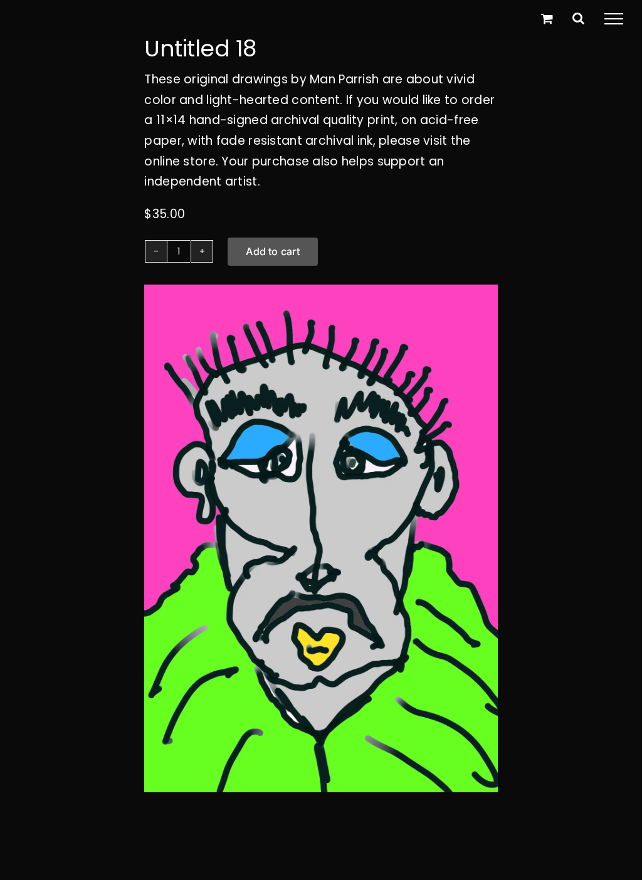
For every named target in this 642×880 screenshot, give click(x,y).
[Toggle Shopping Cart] (547, 18)
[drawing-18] (320, 538)
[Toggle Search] (578, 18)
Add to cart (273, 251)
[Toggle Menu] (613, 18)
